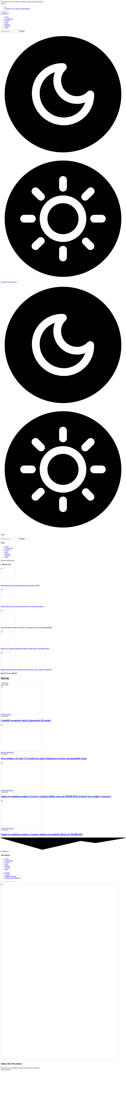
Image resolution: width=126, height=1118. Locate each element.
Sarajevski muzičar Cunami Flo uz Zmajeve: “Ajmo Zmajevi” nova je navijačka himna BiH (26, 627)
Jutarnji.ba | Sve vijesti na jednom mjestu (17, 8)
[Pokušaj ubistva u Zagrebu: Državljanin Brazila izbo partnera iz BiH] (8, 581)
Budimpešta (10, 752)
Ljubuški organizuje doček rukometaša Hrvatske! (26, 720)
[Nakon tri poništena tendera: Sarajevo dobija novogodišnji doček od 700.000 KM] (21, 826)
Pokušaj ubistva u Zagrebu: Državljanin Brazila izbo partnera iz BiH (20, 585)
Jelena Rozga (9, 790)
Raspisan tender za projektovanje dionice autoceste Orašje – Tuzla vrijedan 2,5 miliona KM (26, 669)
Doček (3, 714)
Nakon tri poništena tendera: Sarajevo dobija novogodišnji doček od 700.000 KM (41, 834)
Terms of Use (39, 1)
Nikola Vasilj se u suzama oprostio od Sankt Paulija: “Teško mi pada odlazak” (22, 606)
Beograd (3, 752)
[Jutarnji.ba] (9, 282)
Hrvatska (8, 714)
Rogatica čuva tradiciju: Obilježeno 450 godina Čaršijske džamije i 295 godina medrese (25, 648)
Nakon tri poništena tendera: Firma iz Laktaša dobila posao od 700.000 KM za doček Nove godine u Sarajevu (56, 796)
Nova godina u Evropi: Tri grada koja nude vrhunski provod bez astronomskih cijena (44, 758)
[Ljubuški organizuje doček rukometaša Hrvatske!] (21, 712)
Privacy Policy (27, 1)
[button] (3, 3)
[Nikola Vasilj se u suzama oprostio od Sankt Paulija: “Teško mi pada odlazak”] (8, 602)
